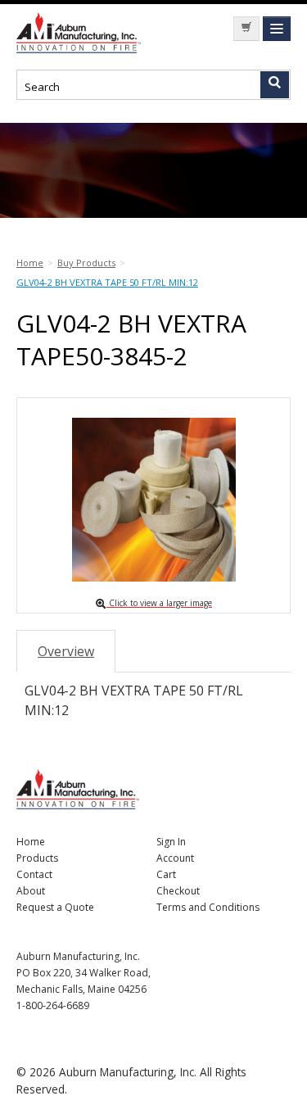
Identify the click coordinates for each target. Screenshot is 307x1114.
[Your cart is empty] (246, 28)
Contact (34, 874)
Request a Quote (55, 907)
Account (175, 858)
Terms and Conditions (208, 907)
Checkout (178, 891)
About (30, 891)
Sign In (171, 842)
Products (37, 858)
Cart (166, 874)
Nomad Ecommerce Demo (81, 32)
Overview (66, 651)
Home (30, 842)
